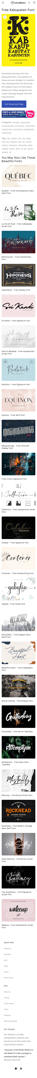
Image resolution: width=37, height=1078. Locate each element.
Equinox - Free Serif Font (13, 415)
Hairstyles (7, 954)
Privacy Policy (9, 1004)
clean (19, 138)
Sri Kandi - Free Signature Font (16, 321)
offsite (17, 149)
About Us (7, 992)
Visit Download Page (14, 104)
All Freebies (16, 122)
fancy (3, 142)
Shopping (7, 948)
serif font (30, 149)
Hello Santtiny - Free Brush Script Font (17, 860)
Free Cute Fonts (30, 126)
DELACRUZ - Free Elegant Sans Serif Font (16, 636)
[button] (2, 2)
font (8, 142)
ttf (10, 152)
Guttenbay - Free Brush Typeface (17, 731)
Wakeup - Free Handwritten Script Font (17, 926)
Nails (5, 960)
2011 (8, 138)
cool (24, 138)
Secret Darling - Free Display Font (17, 701)
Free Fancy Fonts (7, 129)
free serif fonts (22, 145)
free (23, 142)
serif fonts (5, 152)
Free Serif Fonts (6, 133)
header (30, 145)
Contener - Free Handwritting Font (18, 573)
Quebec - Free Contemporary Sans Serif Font (18, 192)
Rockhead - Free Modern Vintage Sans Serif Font (17, 827)
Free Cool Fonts (19, 126)
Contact (7, 998)
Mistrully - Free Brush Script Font (17, 795)
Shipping (7, 1015)
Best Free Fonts (25, 122)
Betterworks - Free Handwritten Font (16, 258)
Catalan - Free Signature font (15, 543)
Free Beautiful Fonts (8, 126)
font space (14, 142)
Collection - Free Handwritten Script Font (18, 510)
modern (12, 149)
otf (21, 149)
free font (28, 142)
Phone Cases (8, 978)
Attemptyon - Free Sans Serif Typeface (15, 763)
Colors (6, 972)
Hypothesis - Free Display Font (16, 290)
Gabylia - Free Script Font (13, 604)
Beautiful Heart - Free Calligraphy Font (17, 669)
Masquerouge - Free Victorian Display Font (15, 447)
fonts (19, 142)
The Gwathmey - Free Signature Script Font (16, 893)
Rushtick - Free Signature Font (16, 384)
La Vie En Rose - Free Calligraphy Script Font (17, 225)
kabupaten (5, 149)
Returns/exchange (10, 1021)
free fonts (5, 145)
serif (25, 149)
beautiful (14, 138)
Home (6, 966)
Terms (6, 1009)
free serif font (13, 145)
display (28, 138)
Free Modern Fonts (28, 129)
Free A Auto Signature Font (14, 479)
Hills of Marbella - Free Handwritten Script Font (18, 352)
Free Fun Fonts (17, 129)
